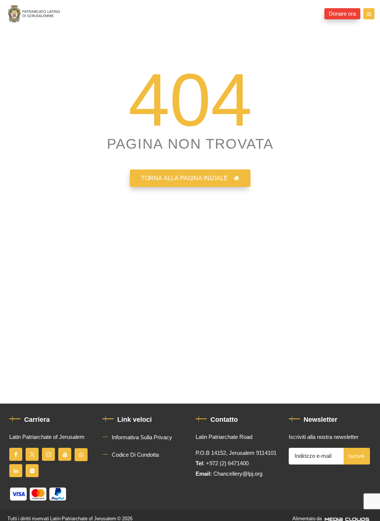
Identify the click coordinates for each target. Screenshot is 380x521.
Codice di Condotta (135, 455)
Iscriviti (356, 456)
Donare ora (342, 13)
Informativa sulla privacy (142, 437)
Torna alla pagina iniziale (184, 178)
